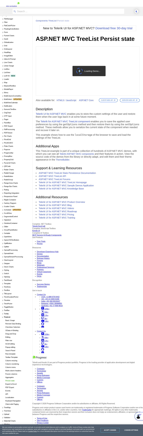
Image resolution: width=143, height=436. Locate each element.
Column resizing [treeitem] (11, 361)
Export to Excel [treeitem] (11, 384)
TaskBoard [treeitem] (8, 280)
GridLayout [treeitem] (8, 49)
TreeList (52, 21)
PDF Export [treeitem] (8, 126)
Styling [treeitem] (6, 270)
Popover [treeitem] (7, 149)
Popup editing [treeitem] (10, 347)
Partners (40, 269)
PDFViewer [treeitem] (8, 133)
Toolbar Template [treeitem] (11, 357)
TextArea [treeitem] (7, 287)
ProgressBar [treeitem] (8, 153)
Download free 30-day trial (113, 28)
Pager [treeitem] (6, 119)
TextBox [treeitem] (7, 290)
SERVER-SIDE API (128, 100)
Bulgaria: (51, 303)
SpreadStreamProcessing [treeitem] (13, 257)
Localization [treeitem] (9, 397)
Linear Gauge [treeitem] (9, 66)
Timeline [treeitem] (7, 300)
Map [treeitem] (5, 82)
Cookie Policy (32, 431)
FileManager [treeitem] (8, 19)
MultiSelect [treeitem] (12, 99)
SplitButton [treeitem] (8, 243)
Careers (40, 380)
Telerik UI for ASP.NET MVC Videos (56, 208)
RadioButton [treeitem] (8, 176)
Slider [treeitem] (6, 226)
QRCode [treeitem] (7, 166)
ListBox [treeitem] (6, 69)
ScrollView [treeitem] (8, 213)
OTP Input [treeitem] (8, 116)
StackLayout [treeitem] (8, 260)
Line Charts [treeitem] (8, 62)
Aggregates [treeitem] (9, 377)
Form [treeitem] (6, 32)
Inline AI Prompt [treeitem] (10, 59)
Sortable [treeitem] (7, 233)
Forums (40, 261)
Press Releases (43, 375)
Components (42, 21)
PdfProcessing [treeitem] (9, 129)
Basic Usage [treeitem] (10, 320)
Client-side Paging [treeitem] (12, 404)
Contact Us (41, 295)
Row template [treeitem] (10, 354)
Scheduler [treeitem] (12, 210)
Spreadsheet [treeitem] (8, 253)
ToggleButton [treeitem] (8, 307)
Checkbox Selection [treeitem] (12, 327)
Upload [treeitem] (6, 414)
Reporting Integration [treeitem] (11, 193)
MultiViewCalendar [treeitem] (11, 103)
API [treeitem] (6, 394)
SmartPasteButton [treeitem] (10, 230)
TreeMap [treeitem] (7, 407)
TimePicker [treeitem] (8, 304)
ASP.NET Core (86, 100)
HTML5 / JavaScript (66, 100)
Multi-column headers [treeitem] (13, 371)
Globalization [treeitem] (8, 42)
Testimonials (42, 286)
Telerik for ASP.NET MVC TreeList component (65, 121)
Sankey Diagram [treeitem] (10, 203)
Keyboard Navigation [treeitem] (13, 401)
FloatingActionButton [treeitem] (11, 29)
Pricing (39, 244)
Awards (40, 373)
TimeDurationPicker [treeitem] (11, 297)
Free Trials (41, 241)
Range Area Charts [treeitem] (11, 183)
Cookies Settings (131, 430)
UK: (50, 299)
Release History (43, 258)
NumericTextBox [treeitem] (10, 109)
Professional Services (45, 267)
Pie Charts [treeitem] (8, 136)
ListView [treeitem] (7, 72)
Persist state (63, 21)
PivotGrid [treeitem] (7, 139)
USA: (50, 297)
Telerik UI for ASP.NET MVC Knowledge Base (61, 188)
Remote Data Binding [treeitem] (13, 324)
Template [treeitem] (7, 283)
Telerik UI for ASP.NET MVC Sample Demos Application (66, 185)
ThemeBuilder (62, 159)
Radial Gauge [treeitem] (9, 173)
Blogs (39, 263)
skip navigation (11, 6)
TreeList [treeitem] (7, 317)
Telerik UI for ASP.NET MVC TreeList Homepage (63, 182)
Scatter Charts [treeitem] (9, 206)
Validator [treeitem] (7, 417)
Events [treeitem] (8, 391)
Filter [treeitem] (6, 22)
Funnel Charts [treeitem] (9, 36)
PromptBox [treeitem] (8, 156)
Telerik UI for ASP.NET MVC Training (57, 217)
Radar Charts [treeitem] (9, 170)
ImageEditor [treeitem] (8, 56)
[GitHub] (42, 324)
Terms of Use (42, 418)
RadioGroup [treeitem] (8, 180)
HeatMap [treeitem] (7, 52)
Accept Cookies (110, 430)
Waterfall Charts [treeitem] (10, 421)
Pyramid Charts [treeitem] (10, 163)
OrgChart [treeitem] (7, 113)
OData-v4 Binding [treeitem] (11, 330)
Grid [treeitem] (5, 46)
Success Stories (43, 284)
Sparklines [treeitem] (8, 237)
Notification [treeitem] (8, 106)
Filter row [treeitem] (8, 340)
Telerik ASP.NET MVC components (77, 154)
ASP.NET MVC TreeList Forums (54, 179)
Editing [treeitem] (7, 337)
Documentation (43, 256)
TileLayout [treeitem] (7, 294)
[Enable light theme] (136, 11)
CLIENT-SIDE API (107, 100)
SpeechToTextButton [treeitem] (11, 240)
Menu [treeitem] (6, 92)
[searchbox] (68, 11)
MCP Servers (37, 235)
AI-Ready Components (52, 235)
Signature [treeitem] (7, 220)
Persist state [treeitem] (10, 381)
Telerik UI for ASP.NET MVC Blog (55, 205)
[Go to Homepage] (18, 6)
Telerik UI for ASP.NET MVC (51, 113)
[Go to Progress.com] (39, 358)
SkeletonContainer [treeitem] (10, 223)
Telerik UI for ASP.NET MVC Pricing (56, 214)
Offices (39, 382)
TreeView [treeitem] (7, 411)
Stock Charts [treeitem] (9, 267)
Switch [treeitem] (6, 273)
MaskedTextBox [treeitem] (10, 86)
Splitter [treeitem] (6, 247)
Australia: (52, 306)
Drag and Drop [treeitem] (10, 334)
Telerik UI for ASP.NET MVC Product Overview (62, 202)
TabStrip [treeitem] (7, 277)
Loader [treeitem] (6, 79)
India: (50, 301)
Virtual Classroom (44, 272)
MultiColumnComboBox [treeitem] (12, 96)
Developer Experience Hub (47, 252)
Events (39, 274)
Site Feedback (42, 420)
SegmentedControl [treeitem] (11, 216)
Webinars (40, 265)
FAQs (39, 276)
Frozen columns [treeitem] (11, 374)
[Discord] (42, 327)
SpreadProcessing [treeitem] (11, 250)
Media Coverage (43, 378)
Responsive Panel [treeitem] (10, 196)
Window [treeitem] (7, 424)
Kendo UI (36, 231)
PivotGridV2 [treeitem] (8, 143)
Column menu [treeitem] (10, 367)
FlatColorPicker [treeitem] (9, 25)
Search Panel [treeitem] (10, 350)
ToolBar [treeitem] (6, 310)
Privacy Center (43, 423)
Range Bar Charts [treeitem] (10, 186)
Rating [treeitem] (6, 190)
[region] (71, 430)
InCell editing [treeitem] (10, 344)
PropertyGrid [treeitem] (8, 159)
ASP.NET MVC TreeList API (52, 176)
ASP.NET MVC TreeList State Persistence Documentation (67, 173)
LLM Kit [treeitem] (9, 76)
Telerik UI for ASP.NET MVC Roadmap (58, 211)
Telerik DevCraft (38, 226)
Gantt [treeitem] (6, 39)
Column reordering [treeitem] (12, 364)
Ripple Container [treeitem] (10, 200)
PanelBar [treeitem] (7, 123)
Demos (40, 254)
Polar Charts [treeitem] (8, 146)
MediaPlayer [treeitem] (8, 89)
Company (41, 369)
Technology (41, 371)
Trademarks (86, 410)
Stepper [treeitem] (7, 263)
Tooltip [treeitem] (6, 314)
